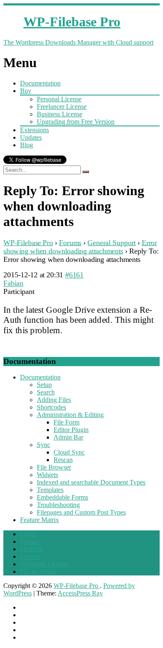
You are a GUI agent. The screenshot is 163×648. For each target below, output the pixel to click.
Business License (59, 114)
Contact (30, 541)
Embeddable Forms (62, 497)
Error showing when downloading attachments (80, 247)
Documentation (40, 83)
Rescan (63, 459)
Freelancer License (62, 106)
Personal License (59, 99)
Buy (25, 90)
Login (28, 533)
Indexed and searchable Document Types (91, 482)
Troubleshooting (58, 504)
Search (46, 392)
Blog (26, 144)
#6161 (74, 275)
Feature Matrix (39, 519)
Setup (44, 384)
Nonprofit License (44, 564)
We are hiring (38, 571)
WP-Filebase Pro (28, 242)
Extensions (34, 129)
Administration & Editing (70, 414)
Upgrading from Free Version (76, 121)
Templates (50, 489)
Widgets (47, 474)
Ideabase (31, 549)
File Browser (54, 467)
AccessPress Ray (80, 593)
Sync (43, 444)
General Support (111, 242)
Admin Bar (68, 437)
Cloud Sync (69, 452)
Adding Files (54, 399)
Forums (70, 242)
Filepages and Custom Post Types (81, 512)
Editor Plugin (71, 429)
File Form (66, 422)
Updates (31, 137)
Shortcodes (51, 407)
